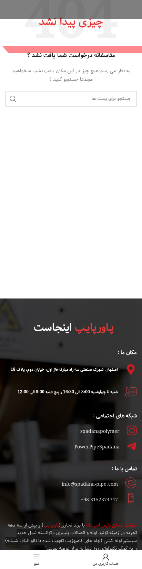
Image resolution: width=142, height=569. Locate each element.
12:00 (24, 392)
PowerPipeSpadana (97, 447)
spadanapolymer (100, 432)
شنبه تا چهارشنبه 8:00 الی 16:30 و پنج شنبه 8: (77, 392)
